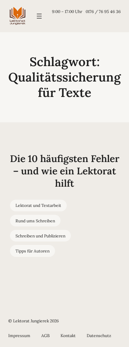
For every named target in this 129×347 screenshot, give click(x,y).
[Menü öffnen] (39, 16)
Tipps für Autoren (32, 250)
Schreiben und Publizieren (40, 235)
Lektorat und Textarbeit (38, 205)
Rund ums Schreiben (35, 220)
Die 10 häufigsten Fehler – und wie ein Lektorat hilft (64, 171)
